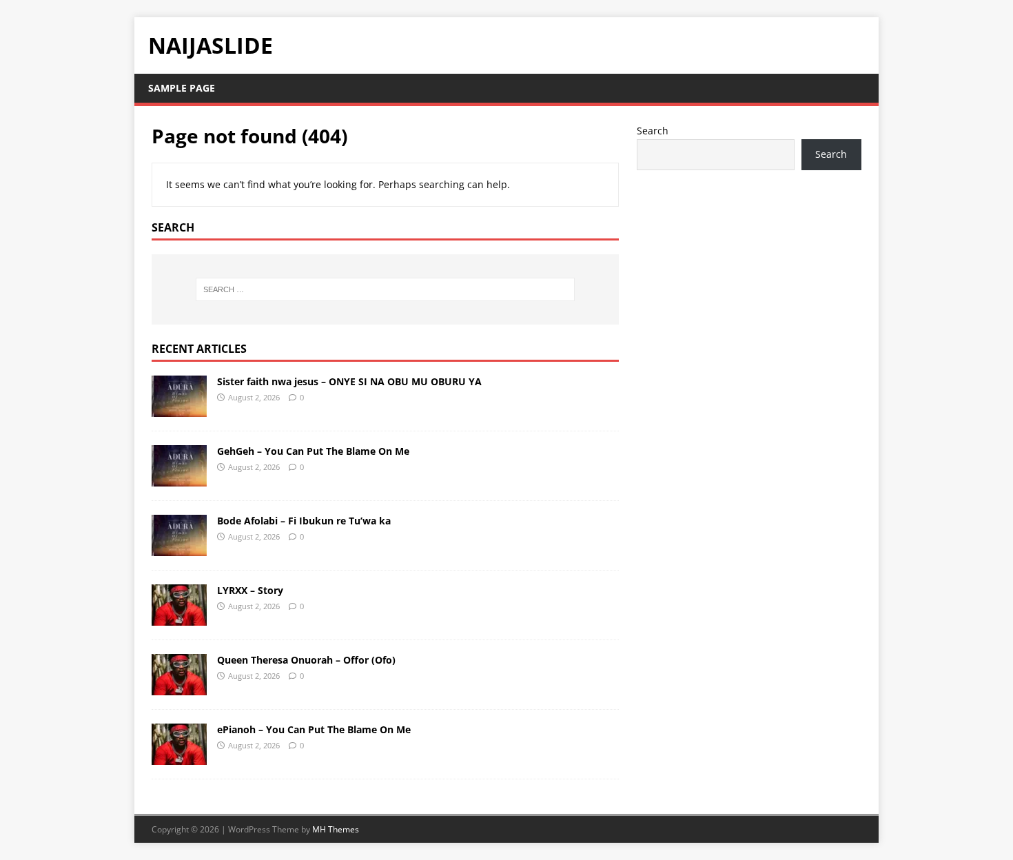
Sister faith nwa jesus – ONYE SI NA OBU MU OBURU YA (349, 381)
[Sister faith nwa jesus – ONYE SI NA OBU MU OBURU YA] (179, 408)
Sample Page (181, 87)
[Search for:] (385, 289)
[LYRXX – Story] (179, 617)
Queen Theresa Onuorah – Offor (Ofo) (306, 659)
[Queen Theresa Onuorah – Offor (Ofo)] (179, 686)
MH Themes (335, 829)
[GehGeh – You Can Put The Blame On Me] (179, 477)
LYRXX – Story (250, 590)
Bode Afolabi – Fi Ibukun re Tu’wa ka (304, 520)
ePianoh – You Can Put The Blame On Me (314, 729)
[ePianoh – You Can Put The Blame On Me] (179, 756)
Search (652, 130)
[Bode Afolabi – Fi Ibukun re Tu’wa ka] (179, 547)
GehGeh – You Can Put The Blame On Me (313, 451)
